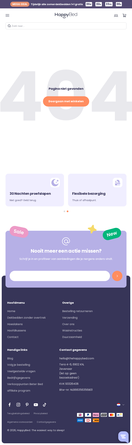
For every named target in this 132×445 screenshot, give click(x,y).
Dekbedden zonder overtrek (26, 318)
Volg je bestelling (18, 365)
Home (11, 311)
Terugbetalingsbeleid (18, 413)
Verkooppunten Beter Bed (25, 384)
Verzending (70, 318)
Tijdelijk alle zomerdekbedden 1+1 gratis (47, 4)
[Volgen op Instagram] (18, 404)
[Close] (122, 26)
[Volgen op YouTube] (36, 404)
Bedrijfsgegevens (18, 378)
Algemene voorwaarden (20, 422)
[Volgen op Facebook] (9, 404)
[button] (64, 211)
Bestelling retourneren (77, 311)
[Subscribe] (117, 276)
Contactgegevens (46, 422)
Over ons (68, 324)
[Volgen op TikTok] (44, 404)
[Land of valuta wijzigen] (121, 404)
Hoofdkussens (16, 330)
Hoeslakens (15, 324)
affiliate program (18, 391)
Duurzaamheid (72, 337)
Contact (13, 337)
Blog (10, 358)
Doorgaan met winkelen (66, 101)
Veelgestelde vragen (21, 371)
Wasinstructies (72, 330)
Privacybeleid (41, 413)
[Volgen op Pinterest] (27, 404)
